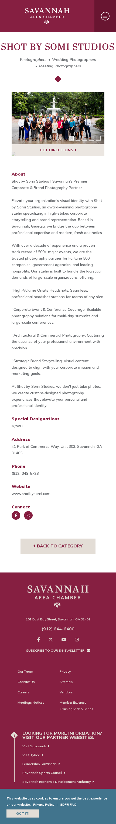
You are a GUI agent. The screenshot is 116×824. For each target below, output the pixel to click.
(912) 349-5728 (25, 473)
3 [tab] (84, 138)
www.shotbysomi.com (31, 493)
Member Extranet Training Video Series (76, 705)
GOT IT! (22, 813)
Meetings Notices (31, 702)
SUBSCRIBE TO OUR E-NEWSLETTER (55, 650)
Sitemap (66, 682)
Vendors (66, 692)
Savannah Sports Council (42, 773)
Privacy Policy (43, 804)
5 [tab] (98, 138)
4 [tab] (91, 138)
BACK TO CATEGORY (59, 546)
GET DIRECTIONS (57, 150)
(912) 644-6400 (58, 628)
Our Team (25, 671)
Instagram (28, 515)
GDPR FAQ (68, 804)
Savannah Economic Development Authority (56, 782)
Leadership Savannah (39, 764)
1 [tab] (71, 138)
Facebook (16, 515)
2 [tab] (78, 138)
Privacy (65, 671)
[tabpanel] (58, 118)
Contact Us (26, 682)
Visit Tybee (31, 755)
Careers (24, 692)
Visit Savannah (34, 746)
